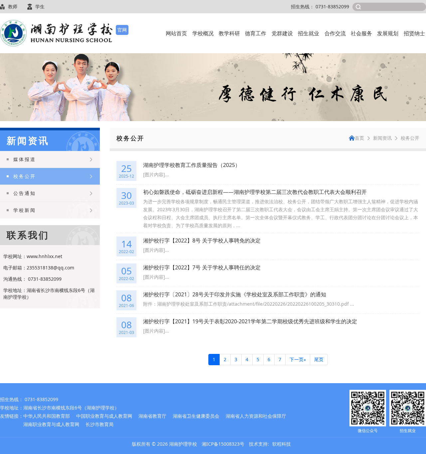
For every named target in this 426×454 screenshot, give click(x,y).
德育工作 (255, 33)
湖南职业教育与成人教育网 (51, 424)
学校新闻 (24, 210)
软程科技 (281, 444)
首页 (359, 138)
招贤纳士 (414, 33)
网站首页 (176, 33)
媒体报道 (24, 159)
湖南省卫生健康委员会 (196, 416)
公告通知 (24, 193)
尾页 (318, 359)
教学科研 (229, 33)
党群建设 (282, 33)
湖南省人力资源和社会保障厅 (256, 416)
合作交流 (335, 33)
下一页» (298, 359)
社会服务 (361, 33)
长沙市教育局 (99, 424)
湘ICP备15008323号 (223, 444)
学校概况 (203, 33)
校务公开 (24, 176)
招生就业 (308, 33)
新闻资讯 (382, 138)
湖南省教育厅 (152, 416)
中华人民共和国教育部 (46, 416)
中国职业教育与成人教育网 (104, 416)
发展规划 (387, 33)
